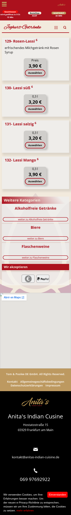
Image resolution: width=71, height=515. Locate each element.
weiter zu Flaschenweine (35, 257)
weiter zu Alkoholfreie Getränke (35, 219)
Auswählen (35, 72)
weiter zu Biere (35, 238)
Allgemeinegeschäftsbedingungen (42, 381)
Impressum (52, 385)
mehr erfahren (25, 510)
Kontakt (12, 381)
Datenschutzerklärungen (27, 385)
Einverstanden (57, 494)
